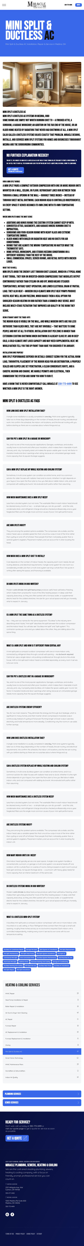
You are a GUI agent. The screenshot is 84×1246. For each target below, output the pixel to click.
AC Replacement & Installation (16, 1032)
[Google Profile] (7, 1214)
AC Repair (8, 1019)
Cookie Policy (30, 1234)
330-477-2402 (10, 1193)
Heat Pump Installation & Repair (16, 1000)
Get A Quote (15, 170)
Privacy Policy (20, 1234)
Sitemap (39, 1234)
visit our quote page (14, 1128)
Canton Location (12, 1184)
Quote (78, 5)
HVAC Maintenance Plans (14, 1064)
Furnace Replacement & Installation (18, 1039)
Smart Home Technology (14, 1058)
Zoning (7, 1045)
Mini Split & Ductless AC (13, 1052)
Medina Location (12, 1197)
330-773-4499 (68, 5)
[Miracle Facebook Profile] (12, 1214)
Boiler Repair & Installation (14, 1006)
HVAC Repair (9, 994)
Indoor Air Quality (11, 1077)
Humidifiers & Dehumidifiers (15, 1071)
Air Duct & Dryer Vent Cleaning (16, 1013)
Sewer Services (11, 1102)
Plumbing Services (13, 1093)
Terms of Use (9, 1234)
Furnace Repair (10, 1026)
